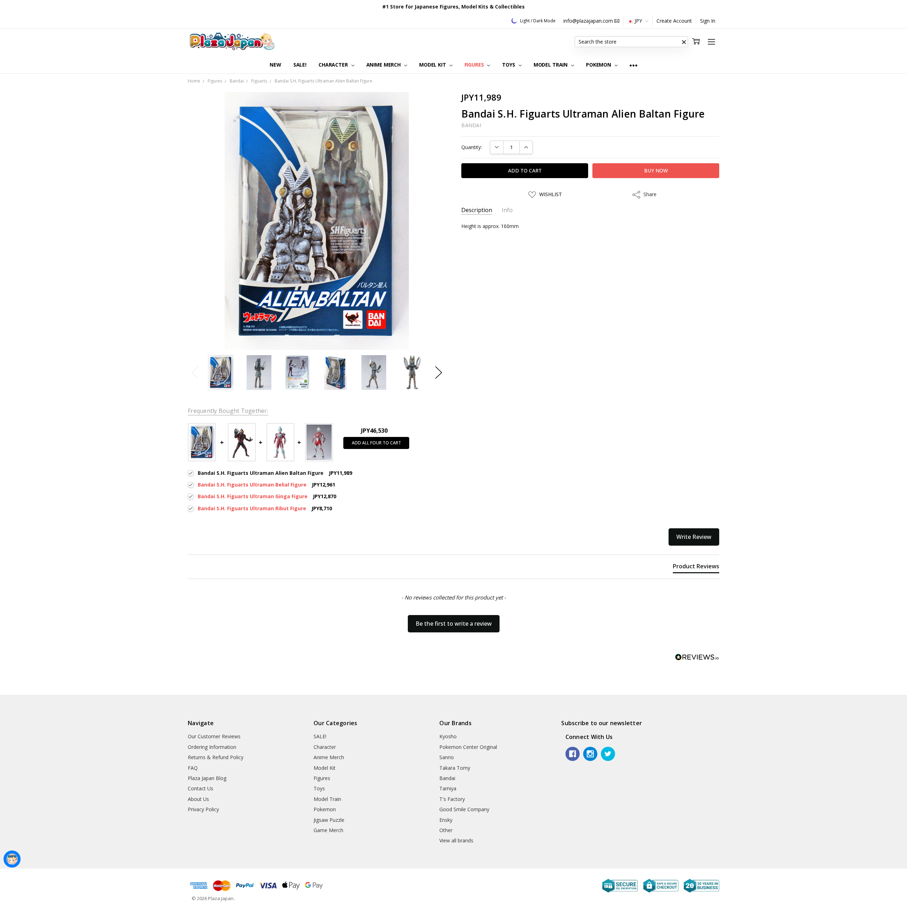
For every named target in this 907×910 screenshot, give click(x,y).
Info (507, 210)
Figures (474, 64)
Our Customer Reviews (214, 736)
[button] (684, 41)
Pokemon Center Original (468, 747)
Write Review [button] (693, 537)
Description (476, 210)
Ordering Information (212, 747)
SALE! (299, 64)
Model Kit (433, 64)
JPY (638, 20)
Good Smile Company (464, 809)
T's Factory (452, 799)
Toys (509, 64)
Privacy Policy (203, 809)
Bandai (447, 778)
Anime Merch (384, 64)
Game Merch (328, 830)
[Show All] (633, 65)
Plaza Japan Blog (207, 778)
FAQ (193, 767)
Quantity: (471, 147)
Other (445, 830)
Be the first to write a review (454, 623)
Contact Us (200, 788)
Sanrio (446, 757)
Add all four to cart (376, 443)
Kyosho (448, 736)
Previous (195, 372)
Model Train (551, 64)
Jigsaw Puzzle (329, 820)
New (275, 64)
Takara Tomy (454, 767)
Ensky (445, 820)
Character (334, 64)
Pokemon (599, 64)
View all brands (456, 840)
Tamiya (447, 788)
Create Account (674, 20)
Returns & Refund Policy (215, 757)
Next (439, 372)
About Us (198, 799)
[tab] (696, 567)
